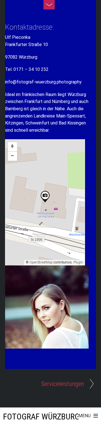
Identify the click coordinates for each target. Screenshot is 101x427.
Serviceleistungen (62, 383)
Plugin (78, 262)
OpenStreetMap (40, 262)
